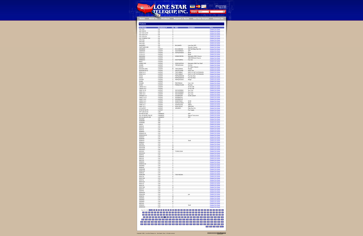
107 (219, 217)
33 (161, 212)
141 (170, 221)
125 (198, 219)
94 (176, 217)
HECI (176, 27)
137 (156, 221)
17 (196, 210)
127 (205, 219)
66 (175, 214)
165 (170, 224)
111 (149, 219)
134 (145, 221)
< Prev (150, 210)
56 (146, 214)
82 (222, 214)
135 (149, 221)
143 (177, 221)
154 (215, 221)
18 (199, 210)
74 (199, 214)
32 (158, 212)
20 (205, 210)
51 (213, 212)
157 (142, 224)
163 (163, 224)
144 (180, 221)
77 (207, 214)
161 (156, 224)
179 (219, 224)
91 (167, 217)
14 (187, 210)
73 (196, 214)
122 (187, 219)
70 (187, 214)
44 (193, 212)
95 (179, 217)
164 (166, 224)
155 (219, 221)
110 (146, 219)
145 (184, 221)
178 (215, 224)
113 (156, 219)
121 (184, 219)
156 (222, 221)
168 (180, 224)
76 (205, 214)
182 (210, 226)
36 (169, 212)
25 (219, 210)
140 (166, 221)
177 (212, 224)
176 (208, 224)
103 (205, 217)
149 (198, 221)
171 (191, 224)
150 (201, 221)
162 (159, 224)
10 (175, 210)
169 (184, 224)
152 (208, 221)
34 (163, 212)
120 (180, 219)
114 (160, 219)
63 (166, 214)
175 (205, 224)
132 (222, 219)
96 (182, 217)
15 (190, 210)
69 (184, 214)
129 (212, 219)
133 (142, 221)
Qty (173, 27)
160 (152, 224)
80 (216, 214)
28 (146, 212)
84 (147, 217)
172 (194, 224)
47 (202, 212)
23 (213, 210)
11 (178, 210)
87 (155, 217)
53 (219, 212)
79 (213, 214)
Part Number (142, 27)
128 (208, 219)
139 (163, 221)
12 (181, 210)
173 (198, 224)
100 (194, 217)
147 (191, 221)
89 (161, 217)
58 (152, 214)
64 (169, 214)
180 (222, 224)
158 (145, 224)
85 (150, 217)
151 (205, 221)
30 (152, 212)
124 (194, 219)
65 (172, 214)
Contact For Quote (215, 29)
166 (173, 224)
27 (143, 212)
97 (185, 217)
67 (178, 214)
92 (170, 217)
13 (184, 210)
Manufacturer (162, 27)
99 (191, 217)
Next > (221, 226)
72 (193, 214)
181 (207, 226)
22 (210, 210)
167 (177, 224)
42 (187, 212)
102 (201, 217)
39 (178, 212)
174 (201, 224)
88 (158, 217)
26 (222, 210)
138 (159, 221)
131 (219, 219)
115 (163, 219)
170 (187, 224)
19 (202, 210)
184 (217, 226)
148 (194, 221)
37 (172, 212)
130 (215, 219)
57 (149, 214)
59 (155, 214)
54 (222, 212)
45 (196, 212)
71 (190, 214)
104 (208, 217)
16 (193, 210)
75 (202, 214)
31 (155, 212)
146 (187, 221)
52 (216, 212)
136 (152, 221)
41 (184, 212)
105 (212, 217)
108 (222, 217)
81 (219, 214)
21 (207, 210)
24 (216, 210)
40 (181, 212)
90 (164, 217)
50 (210, 212)
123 (191, 219)
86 (153, 217)
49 (207, 212)
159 (149, 224)
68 (181, 214)
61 (161, 214)
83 (144, 217)
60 (158, 214)
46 (199, 212)
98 (188, 217)
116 (166, 219)
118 (173, 219)
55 (143, 214)
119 (177, 219)
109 (143, 219)
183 (214, 226)
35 (166, 212)
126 (201, 219)
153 (212, 221)
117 (170, 219)
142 (173, 221)
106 (215, 217)
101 (198, 217)
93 (173, 217)
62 (163, 214)
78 (210, 214)
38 (175, 212)
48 (205, 212)
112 (153, 219)
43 (190, 212)
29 (149, 212)
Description (191, 27)
